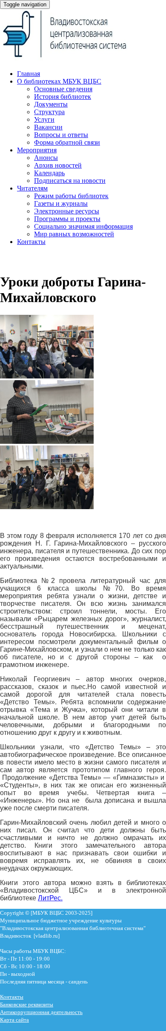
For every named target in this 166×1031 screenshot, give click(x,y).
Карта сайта (14, 1020)
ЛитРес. (50, 898)
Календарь (49, 173)
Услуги (44, 119)
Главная (28, 73)
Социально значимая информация (83, 226)
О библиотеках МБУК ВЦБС (59, 81)
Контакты (31, 241)
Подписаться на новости (70, 180)
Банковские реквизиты (26, 1004)
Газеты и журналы (61, 203)
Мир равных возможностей (74, 234)
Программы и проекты (67, 218)
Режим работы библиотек (71, 195)
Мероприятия (37, 150)
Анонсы (46, 157)
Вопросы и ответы (61, 134)
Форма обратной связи (67, 142)
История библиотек (62, 96)
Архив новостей (58, 165)
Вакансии (48, 127)
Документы (51, 104)
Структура (49, 111)
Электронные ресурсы (66, 211)
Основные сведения (63, 88)
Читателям (32, 188)
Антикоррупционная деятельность (41, 1012)
